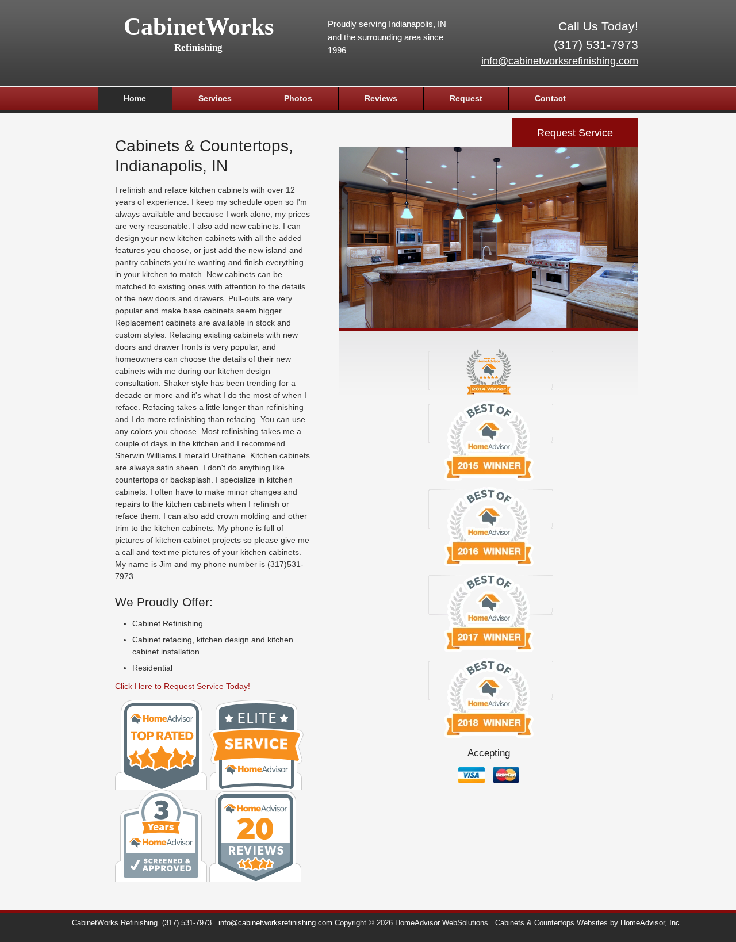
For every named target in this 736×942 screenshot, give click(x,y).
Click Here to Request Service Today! (182, 686)
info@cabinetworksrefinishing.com (559, 61)
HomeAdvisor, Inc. (651, 923)
